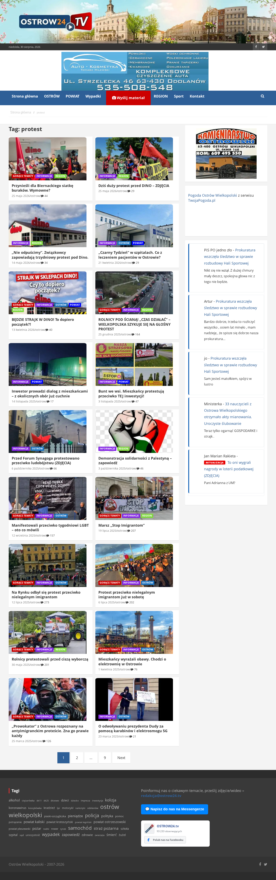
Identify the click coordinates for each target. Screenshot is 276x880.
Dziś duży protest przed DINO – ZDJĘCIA (133, 185)
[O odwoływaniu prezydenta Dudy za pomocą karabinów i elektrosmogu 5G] (134, 699)
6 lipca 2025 (106, 602)
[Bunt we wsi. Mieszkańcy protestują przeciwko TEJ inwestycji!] (134, 364)
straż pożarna (106, 828)
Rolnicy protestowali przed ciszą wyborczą (50, 659)
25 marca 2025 (22, 741)
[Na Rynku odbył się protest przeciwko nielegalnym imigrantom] (47, 565)
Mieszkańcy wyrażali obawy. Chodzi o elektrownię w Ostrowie (132, 661)
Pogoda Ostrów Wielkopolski (212, 195)
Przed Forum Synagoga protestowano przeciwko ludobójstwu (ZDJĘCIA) (45, 460)
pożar (36, 828)
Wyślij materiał (130, 97)
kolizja (110, 800)
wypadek (51, 834)
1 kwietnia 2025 (108, 669)
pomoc (119, 816)
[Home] (21, 112)
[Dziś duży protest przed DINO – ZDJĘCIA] (134, 159)
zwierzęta (99, 835)
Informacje (44, 176)
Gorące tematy (23, 176)
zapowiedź (71, 834)
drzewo (55, 800)
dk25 (46, 800)
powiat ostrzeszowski (110, 822)
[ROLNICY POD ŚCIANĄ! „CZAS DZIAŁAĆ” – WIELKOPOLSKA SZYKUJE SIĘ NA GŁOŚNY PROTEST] (134, 292)
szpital (13, 835)
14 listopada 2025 (24, 401)
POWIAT (72, 96)
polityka (107, 816)
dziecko (75, 800)
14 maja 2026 (21, 263)
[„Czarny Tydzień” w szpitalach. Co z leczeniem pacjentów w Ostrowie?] (134, 225)
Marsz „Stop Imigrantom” (121, 525)
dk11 (39, 800)
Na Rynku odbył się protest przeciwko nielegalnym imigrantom (46, 594)
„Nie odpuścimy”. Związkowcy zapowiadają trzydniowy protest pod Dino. (50, 254)
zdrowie (87, 835)
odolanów (92, 808)
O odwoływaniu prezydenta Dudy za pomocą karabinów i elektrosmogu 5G (132, 728)
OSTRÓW (52, 96)
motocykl (67, 808)
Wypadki (93, 96)
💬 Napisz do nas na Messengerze (174, 809)
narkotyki (80, 808)
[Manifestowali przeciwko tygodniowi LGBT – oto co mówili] (47, 498)
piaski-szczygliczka (55, 816)
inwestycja (97, 800)
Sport (179, 96)
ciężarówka (28, 800)
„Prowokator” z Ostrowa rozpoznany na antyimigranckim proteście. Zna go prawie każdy (50, 731)
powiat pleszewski (19, 829)
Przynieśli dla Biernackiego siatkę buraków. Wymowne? (42, 188)
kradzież (49, 808)
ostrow (35, 196)
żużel (122, 835)
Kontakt (197, 96)
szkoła (125, 829)
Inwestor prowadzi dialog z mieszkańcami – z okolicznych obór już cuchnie (50, 393)
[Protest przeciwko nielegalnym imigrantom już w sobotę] (134, 565)
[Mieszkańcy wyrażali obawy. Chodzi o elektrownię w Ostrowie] (134, 632)
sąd (22, 835)
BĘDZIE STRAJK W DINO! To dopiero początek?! (43, 322)
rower (54, 829)
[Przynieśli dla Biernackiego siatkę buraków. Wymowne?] (47, 159)
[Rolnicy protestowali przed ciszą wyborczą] (47, 632)
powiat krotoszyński (59, 822)
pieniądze (75, 816)
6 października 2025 (25, 468)
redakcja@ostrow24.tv (161, 795)
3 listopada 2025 (109, 401)
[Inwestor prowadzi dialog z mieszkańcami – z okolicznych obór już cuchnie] (47, 364)
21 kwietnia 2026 (109, 263)
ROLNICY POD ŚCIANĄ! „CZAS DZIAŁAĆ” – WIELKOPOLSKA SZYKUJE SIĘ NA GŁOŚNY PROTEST (134, 324)
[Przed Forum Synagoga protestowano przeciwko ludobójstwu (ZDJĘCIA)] (47, 431)
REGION (161, 96)
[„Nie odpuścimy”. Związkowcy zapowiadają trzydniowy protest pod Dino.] (47, 225)
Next (121, 757)
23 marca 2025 (108, 736)
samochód (80, 827)
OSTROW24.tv (168, 826)
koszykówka (35, 808)
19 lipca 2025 (107, 530)
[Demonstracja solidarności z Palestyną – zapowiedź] (134, 431)
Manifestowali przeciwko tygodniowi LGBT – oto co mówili (50, 527)
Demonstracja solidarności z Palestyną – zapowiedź (135, 460)
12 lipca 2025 (20, 602)
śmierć (111, 835)
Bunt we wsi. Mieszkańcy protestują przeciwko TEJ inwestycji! (131, 393)
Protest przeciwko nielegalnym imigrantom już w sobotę (126, 594)
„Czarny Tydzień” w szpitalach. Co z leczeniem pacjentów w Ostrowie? (130, 254)
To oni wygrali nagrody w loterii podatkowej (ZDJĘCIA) (229, 469)
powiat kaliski (34, 821)
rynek (63, 828)
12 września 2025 (23, 535)
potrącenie (15, 822)
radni (46, 828)
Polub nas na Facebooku (168, 840)
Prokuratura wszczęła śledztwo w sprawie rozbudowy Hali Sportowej (229, 257)
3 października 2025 (111, 468)
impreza (85, 800)
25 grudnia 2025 (109, 334)
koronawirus (17, 808)
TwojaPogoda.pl (201, 200)
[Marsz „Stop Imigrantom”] (134, 498)
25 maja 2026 (21, 196)
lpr (58, 808)
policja (92, 815)
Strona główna (25, 96)
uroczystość (33, 835)
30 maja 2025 (21, 665)
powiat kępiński (83, 822)
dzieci (65, 800)
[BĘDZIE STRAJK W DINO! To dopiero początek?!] (47, 292)
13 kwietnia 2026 (23, 330)
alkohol (14, 800)
